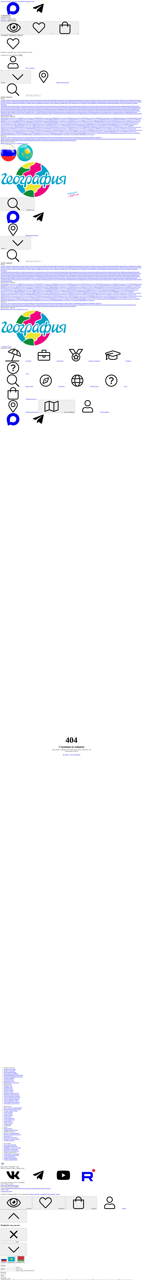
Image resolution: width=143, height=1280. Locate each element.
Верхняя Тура (25, 121)
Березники (135, 118)
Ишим (20, 122)
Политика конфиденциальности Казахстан (13, 1188)
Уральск (70, 137)
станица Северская (84, 134)
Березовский (9, 119)
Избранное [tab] (13, 35)
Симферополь (40, 103)
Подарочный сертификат (11, 1073)
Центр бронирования (10, 1144)
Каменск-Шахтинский (56, 122)
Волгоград (84, 100)
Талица (36, 131)
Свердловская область (106, 112)
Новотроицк (41, 127)
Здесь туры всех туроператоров (13, 1107)
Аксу (6, 137)
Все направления (75, 754)
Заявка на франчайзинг (10, 1158)
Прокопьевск (35, 128)
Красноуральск (77, 124)
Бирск (37, 119)
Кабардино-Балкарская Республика (26, 107)
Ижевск (122, 100)
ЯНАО (140, 113)
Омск (118, 101)
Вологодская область (102, 106)
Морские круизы (8, 1090)
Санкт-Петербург (21, 103)
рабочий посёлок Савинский (36, 134)
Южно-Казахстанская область (67, 140)
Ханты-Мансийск (102, 103)
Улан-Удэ (79, 103)
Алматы (18, 137)
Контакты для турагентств (11, 1150)
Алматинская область (42, 139)
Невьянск (120, 125)
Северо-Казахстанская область (50, 140)
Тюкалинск (97, 131)
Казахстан (9, 97)
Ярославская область (6, 115)
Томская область (27, 113)
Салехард (8, 103)
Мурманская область (76, 109)
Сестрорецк (42, 130)
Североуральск (10, 130)
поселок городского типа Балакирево (80, 133)
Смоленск (47, 103)
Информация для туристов (11, 1082)
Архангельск (15, 100)
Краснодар (31, 101)
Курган (44, 101)
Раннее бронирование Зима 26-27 (13, 1076)
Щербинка (24, 133)
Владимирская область (76, 106)
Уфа (89, 103)
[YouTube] (63, 1181)
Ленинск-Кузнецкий (113, 124)
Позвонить (4, 20)
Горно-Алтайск (101, 100)
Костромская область (111, 107)
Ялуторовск (40, 133)
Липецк (52, 101)
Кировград (105, 122)
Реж (89, 128)
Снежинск (59, 130)
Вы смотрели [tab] (4, 35)
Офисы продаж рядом (62, 82)
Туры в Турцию (8, 1112)
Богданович (78, 119)
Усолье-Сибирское (113, 131)
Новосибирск (113, 101)
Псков (135, 101)
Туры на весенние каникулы (12, 1096)
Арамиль (8, 100)
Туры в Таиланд (8, 1115)
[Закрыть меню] (68, 345)
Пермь (131, 101)
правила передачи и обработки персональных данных (44, 1194)
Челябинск (117, 103)
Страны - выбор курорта (11, 1110)
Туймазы (81, 131)
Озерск (121, 127)
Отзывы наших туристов (11, 1130)
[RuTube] (88, 1181)
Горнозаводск (41, 121)
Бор (93, 119)
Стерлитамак (95, 130)
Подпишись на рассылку (11, 1149)
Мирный (54, 125)
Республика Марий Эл (10, 112)
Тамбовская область (6, 113)
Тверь (66, 103)
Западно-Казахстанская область (101, 139)
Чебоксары (110, 103)
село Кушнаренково (62, 134)
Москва (3, 82)
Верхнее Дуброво (125, 119)
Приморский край (42, 110)
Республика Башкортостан (88, 110)
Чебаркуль (8, 133)
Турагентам (9, 1)
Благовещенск (39, 100)
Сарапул (128, 128)
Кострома (25, 101)
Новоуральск (59, 127)
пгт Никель (56, 133)
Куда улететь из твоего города (12, 1109)
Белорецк (104, 118)
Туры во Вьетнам (9, 1118)
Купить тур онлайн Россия (11, 1133)
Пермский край (32, 110)
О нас (32, 1)
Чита (121, 103)
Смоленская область (119, 112)
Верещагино (108, 119)
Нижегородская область (88, 109)
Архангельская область (27, 106)
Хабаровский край (84, 113)
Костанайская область (130, 139)
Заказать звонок (12, 20)
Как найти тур (8, 1136)
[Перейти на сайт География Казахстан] (25, 161)
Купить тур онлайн (9, 1070)
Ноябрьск (87, 127)
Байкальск (59, 118)
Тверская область (17, 113)
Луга (7, 125)
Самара (13, 103)
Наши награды (8, 1128)
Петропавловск (58, 137)
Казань (139, 100)
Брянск (46, 100)
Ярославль (4, 104)
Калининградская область (43, 107)
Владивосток (63, 100)
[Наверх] (14, 1216)
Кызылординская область (8, 140)
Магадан (57, 101)
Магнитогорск (64, 101)
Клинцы (11, 124)
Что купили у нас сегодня (11, 1103)
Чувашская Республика (131, 113)
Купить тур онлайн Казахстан (12, 1134)
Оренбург (123, 101)
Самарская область (70, 112)
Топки (65, 131)
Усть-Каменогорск (78, 137)
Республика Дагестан (114, 110)
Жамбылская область (85, 139)
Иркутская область (10, 107)
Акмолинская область (17, 139)
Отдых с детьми (8, 1091)
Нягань (102, 127)
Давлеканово (59, 121)
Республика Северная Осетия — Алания (29, 112)
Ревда (75, 128)
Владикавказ (71, 100)
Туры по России (8, 1122)
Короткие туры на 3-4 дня (11, 1093)
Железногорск (103, 121)
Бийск (23, 119)
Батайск (74, 118)
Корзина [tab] (19, 35)
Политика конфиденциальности (10, 1185)
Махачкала (76, 101)
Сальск (113, 128)
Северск (33, 103)
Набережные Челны (88, 125)
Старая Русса (76, 130)
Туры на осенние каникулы (11, 1099)
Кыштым (94, 124)
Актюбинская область (30, 139)
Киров (21, 101)
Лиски (131, 124)
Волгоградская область (89, 106)
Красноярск (38, 101)
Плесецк (18, 128)
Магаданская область (52, 109)
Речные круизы (8, 1088)
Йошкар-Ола (133, 100)
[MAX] (13, 14)
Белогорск (88, 118)
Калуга (11, 101)
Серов (27, 130)
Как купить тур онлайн (10, 1137)
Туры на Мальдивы (9, 1119)
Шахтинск (86, 137)
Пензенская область (22, 110)
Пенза (127, 101)
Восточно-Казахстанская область (69, 139)
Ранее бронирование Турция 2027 (13, 1075)
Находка (105, 125)
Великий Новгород (53, 100)
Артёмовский (43, 118)
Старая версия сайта (6, 1191)
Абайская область (6, 139)
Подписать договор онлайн (11, 1139)
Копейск (25, 124)
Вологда (89, 100)
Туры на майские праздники (12, 1097)
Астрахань (22, 100)
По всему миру (94, 386)
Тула (69, 103)
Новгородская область (101, 109)
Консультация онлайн (10, 1072)
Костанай (39, 137)
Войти (20, 55)
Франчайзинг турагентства (11, 1153)
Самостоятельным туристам (12, 1102)
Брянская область (65, 106)
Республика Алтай (75, 110)
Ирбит (134, 121)
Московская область (64, 109)
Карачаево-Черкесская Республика (72, 107)
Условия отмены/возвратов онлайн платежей (38, 1188)
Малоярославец (23, 125)
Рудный (65, 137)
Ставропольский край (131, 112)
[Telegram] (38, 14)
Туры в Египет (8, 1113)
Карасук (75, 122)
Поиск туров (29, 386)
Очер (6, 128)
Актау (10, 137)
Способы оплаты (9, 1079)
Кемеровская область (88, 107)
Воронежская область (114, 106)
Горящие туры (8, 1085)
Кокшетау (8, 143)
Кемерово (16, 101)
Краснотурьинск (57, 124)
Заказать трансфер (9, 1078)
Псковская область (53, 110)
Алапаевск (25, 118)
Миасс (39, 125)
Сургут (117, 130)
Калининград (5, 101)
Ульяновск (85, 103)
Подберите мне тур (31, 399)
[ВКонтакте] (13, 1181)
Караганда (33, 137)
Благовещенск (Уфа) (57, 119)
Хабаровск (93, 103)
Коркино (40, 124)
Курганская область (6, 109)
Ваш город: (69, 412)
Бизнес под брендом (19, 1)
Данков (75, 121)
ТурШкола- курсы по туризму (12, 1147)
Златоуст (119, 121)
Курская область (17, 109)
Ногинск (75, 127)
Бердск (121, 118)
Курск (48, 101)
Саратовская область (82, 112)
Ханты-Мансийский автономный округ (101, 113)
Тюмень (73, 103)
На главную (66, 754)
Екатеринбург (110, 100)
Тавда (7, 131)
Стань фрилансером (9, 1156)
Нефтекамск (93, 101)
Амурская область (15, 106)
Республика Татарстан (47, 112)
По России (61, 386)
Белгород (32, 100)
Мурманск (87, 101)
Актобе (14, 137)
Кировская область (99, 107)
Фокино (129, 131)
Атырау (27, 137)
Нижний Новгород (103, 101)
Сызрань (135, 130)
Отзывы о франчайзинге (11, 1159)
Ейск (88, 121)
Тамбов (62, 103)
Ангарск (3, 100)
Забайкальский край (126, 106)
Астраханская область (40, 106)
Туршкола (28, 1)
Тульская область (37, 113)
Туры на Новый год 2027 (11, 1100)
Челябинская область (119, 113)
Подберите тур (30, 210)
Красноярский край (135, 107)
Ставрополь (56, 103)
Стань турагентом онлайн (11, 1155)
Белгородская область (53, 106)
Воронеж (94, 100)
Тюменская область (47, 113)
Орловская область (10, 110)
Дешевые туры (8, 1087)
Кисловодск (121, 122)
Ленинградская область (28, 109)
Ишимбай (36, 122)
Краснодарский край (124, 107)
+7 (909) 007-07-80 (6, 346)
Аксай (3, 137)
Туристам (3, 1)
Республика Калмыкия (126, 110)
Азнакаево (9, 118)
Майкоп (70, 101)
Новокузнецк (23, 127)
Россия (3, 97)
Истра (7, 122)
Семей (22, 143)
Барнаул (27, 100)
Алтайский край (5, 106)
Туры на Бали (8, 1124)
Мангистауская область (22, 140)
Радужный (56, 128)
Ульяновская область (73, 113)
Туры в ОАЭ (7, 1116)
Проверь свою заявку (10, 1069)
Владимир (78, 100)
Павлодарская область (35, 140)
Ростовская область (59, 112)
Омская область (126, 109)
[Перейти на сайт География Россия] (9, 161)
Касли (89, 122)
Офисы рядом (31, 235)
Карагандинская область (117, 139)
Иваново (117, 100)
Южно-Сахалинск (132, 103)
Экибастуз (99, 137)
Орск (134, 127)
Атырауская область (54, 139)
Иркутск (127, 100)
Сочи (51, 103)
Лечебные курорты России (11, 1094)
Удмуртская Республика (60, 113)
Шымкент (93, 137)
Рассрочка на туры (9, 1081)
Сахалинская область (94, 112)
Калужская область (56, 107)
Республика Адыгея (64, 110)
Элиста (125, 103)
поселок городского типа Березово (116, 133)
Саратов (28, 103)
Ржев (101, 128)
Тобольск (51, 131)
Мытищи (69, 125)
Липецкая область (40, 109)
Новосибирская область (115, 109)
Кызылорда (45, 137)
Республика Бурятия (102, 110)
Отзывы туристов (9, 1140)
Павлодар (51, 137)
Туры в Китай (8, 1121)
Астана (23, 137)
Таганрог (22, 131)
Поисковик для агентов (10, 1146)
